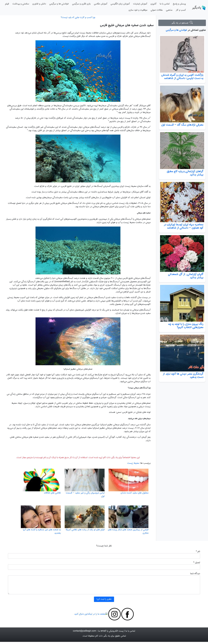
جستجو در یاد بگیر (180, 23)
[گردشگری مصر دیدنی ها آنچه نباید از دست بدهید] (182, 353)
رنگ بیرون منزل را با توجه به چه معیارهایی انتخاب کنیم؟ (185, 325)
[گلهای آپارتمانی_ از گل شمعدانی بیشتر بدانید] (182, 253)
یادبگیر (196, 7)
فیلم (7, 4)
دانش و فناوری (39, 4)
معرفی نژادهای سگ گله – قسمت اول (182, 125)
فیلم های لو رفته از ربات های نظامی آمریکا (85, 529)
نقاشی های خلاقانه (52, 493)
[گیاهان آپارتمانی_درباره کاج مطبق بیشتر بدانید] (182, 150)
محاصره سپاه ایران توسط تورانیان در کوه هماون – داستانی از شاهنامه (183, 226)
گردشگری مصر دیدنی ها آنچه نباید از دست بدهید (183, 375)
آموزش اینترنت (140, 4)
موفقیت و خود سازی (138, 10)
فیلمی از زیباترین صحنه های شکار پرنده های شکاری (128, 531)
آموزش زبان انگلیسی (120, 4)
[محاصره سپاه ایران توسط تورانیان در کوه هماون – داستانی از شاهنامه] (182, 202)
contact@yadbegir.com (84, 631)
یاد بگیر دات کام (102, 636)
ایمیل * (196, 562)
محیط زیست (133, 463)
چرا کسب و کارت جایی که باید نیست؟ (78, 17)
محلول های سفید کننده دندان (134, 493)
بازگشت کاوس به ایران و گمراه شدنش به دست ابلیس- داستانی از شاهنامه (182, 76)
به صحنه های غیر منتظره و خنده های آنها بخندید (42, 531)
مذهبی (169, 10)
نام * (198, 551)
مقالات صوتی (157, 10)
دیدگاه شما (195, 573)
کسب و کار (181, 10)
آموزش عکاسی (100, 4)
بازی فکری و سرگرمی (81, 4)
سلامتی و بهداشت (20, 4)
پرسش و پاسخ (179, 4)
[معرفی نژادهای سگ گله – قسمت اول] (182, 104)
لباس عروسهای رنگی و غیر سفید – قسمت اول (85, 494)
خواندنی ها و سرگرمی (59, 4)
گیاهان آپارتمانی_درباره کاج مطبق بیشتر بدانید (185, 173)
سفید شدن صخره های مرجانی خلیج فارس (127, 25)
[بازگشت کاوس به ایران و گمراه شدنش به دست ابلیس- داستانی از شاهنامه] (182, 54)
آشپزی (153, 4)
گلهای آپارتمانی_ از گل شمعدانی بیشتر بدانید (185, 276)
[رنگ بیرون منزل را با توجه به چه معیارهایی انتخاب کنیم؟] (182, 303)
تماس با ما (165, 4)
